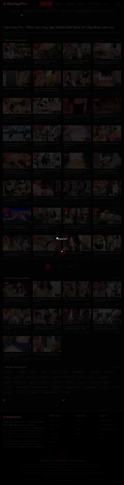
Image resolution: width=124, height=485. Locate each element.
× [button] (62, 251)
